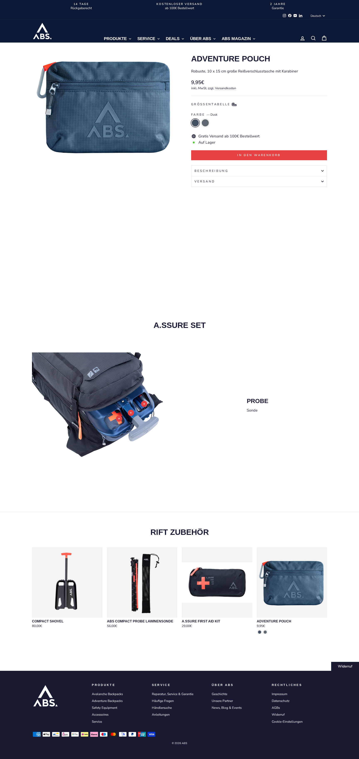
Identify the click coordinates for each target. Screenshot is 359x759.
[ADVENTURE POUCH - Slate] (200, 266)
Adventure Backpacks (107, 701)
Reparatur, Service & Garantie (172, 694)
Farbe (204, 114)
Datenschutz (280, 701)
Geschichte (219, 694)
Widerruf (345, 666)
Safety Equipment (104, 708)
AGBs (276, 708)
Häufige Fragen (163, 701)
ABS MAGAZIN (237, 38)
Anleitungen (161, 715)
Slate (205, 123)
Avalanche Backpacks (107, 694)
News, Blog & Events (227, 708)
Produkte (116, 38)
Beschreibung (211, 171)
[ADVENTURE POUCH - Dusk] (194, 266)
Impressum (279, 694)
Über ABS (201, 38)
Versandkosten (225, 88)
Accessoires (100, 715)
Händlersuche (162, 708)
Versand (204, 181)
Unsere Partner (222, 701)
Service (146, 38)
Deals (173, 38)
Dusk (195, 123)
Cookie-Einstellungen (287, 722)
